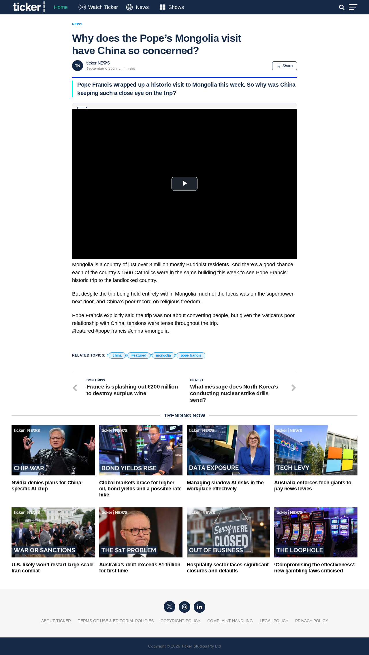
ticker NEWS (98, 63)
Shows (176, 7)
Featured (138, 355)
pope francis (191, 355)
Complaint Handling (230, 620)
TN (77, 66)
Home (61, 7)
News (142, 7)
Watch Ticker (103, 7)
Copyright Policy (180, 620)
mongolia (163, 355)
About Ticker (56, 620)
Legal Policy (274, 620)
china (117, 355)
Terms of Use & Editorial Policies (116, 620)
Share (288, 66)
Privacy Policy (311, 620)
